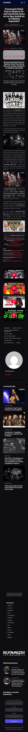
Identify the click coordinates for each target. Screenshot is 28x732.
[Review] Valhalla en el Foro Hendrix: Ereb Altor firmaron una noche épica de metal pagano (18, 672)
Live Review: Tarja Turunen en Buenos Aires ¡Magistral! (13, 409)
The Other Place (9, 343)
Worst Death (10, 246)
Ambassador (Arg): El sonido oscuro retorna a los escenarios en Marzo (14, 487)
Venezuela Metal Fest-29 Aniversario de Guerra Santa (13, 234)
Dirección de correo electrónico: (14, 700)
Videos (9, 635)
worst (19, 343)
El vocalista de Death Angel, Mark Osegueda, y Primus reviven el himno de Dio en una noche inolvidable (18, 683)
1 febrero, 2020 (8, 483)
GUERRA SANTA (8, 334)
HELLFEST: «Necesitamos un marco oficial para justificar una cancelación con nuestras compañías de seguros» (14, 460)
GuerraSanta (12, 244)
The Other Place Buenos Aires (15, 237)
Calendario (10, 605)
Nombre (14, 707)
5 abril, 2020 (7, 456)
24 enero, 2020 (13, 48)
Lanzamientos (11, 623)
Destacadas (10, 610)
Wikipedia (10, 637)
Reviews (9, 630)
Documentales (11, 615)
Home (6, 24)
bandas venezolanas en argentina (11, 331)
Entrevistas (10, 618)
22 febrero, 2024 (8, 430)
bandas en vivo (17, 328)
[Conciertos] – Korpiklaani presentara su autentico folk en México (13, 434)
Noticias (9, 628)
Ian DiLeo (20, 48)
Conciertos (6, 48)
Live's (9, 625)
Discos (9, 613)
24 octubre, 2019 (8, 405)
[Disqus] (14, 496)
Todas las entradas (14, 24)
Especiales (10, 620)
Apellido (14, 713)
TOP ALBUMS (11, 632)
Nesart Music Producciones (15, 241)
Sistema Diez (19, 244)
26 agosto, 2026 (15, 667)
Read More (8, 375)
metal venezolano (9, 336)
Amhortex (17, 246)
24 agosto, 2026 (15, 678)
